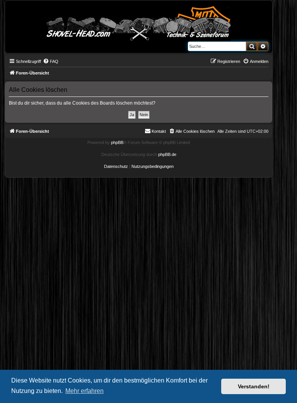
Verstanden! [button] (254, 386)
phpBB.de (167, 154)
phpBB (117, 142)
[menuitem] (50, 61)
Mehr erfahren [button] (84, 391)
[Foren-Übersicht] (139, 22)
